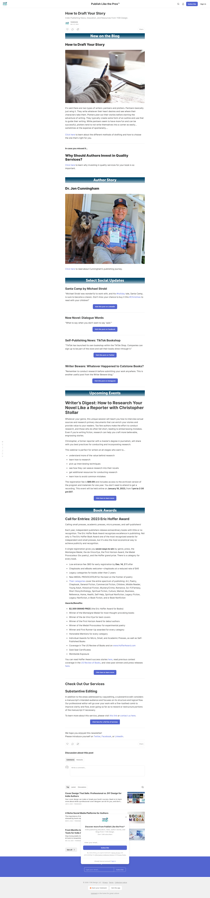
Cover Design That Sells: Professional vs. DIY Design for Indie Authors (93, 794)
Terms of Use (115, 853)
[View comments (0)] (72, 29)
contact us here (128, 715)
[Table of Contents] (2, 449)
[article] (105, 800)
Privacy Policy (121, 855)
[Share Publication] (183, 4)
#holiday (120, 293)
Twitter (97, 736)
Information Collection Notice (104, 855)
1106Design (74, 22)
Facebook (106, 736)
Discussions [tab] (82, 787)
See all (69, 850)
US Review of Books (91, 662)
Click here (70, 134)
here (110, 659)
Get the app (115, 888)
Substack (94, 893)
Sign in (203, 4)
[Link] (62, 44)
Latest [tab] (73, 787)
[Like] (67, 29)
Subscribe (192, 4)
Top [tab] (67, 787)
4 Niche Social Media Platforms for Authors (86, 813)
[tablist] (74, 760)
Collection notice (121, 882)
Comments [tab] (70, 760)
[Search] (178, 4)
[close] (126, 817)
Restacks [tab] (79, 760)
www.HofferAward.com (124, 645)
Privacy (105, 882)
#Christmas (135, 297)
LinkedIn (119, 736)
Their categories (77, 581)
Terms (111, 882)
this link (113, 715)
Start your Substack (99, 888)
